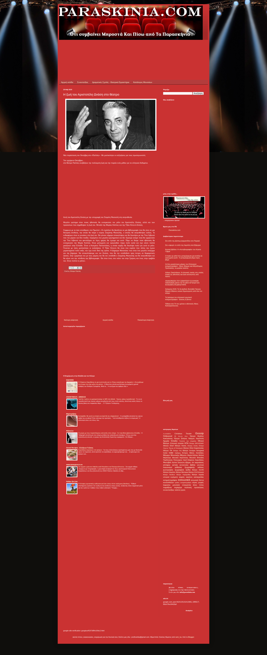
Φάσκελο (69, 431)
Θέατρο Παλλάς (75, 271)
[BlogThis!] (72, 267)
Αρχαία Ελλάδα (170, 441)
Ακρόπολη (200, 438)
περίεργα (178, 487)
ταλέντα (177, 490)
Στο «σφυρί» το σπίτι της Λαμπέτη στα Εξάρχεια (183, 245)
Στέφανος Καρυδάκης (195, 460)
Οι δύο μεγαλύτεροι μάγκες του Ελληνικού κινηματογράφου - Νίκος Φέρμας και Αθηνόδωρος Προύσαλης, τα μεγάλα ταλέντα (183, 266)
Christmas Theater (183, 434)
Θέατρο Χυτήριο (189, 451)
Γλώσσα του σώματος (187, 441)
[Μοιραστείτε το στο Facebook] (78, 267)
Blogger (191, 637)
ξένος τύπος (198, 485)
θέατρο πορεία (198, 475)
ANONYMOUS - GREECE (76, 397)
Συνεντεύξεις (82, 82)
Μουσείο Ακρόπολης (180, 458)
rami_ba (178, 637)
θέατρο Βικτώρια (182, 472)
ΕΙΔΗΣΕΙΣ (70, 380)
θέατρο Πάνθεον (169, 474)
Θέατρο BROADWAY (196, 443)
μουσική (176, 485)
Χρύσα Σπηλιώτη (178, 463)
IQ (175, 436)
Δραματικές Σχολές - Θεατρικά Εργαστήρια (110, 82)
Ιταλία (165, 453)
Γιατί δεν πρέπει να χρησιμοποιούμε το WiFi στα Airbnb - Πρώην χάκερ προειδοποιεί (106, 399)
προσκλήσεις (199, 488)
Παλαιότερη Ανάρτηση (146, 320)
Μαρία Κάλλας (192, 455)
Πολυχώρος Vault (180, 460)
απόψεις (166, 465)
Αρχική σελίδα (67, 82)
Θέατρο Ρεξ (177, 450)
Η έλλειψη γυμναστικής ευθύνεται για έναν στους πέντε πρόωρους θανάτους (104, 483)
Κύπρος (185, 453)
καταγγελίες (199, 477)
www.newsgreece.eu (74, 465)
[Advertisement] (114, 46)
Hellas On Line (72, 482)
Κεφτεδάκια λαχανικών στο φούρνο (90, 450)
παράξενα (167, 487)
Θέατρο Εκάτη (192, 446)
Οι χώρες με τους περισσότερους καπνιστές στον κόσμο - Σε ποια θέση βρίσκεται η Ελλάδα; (109, 433)
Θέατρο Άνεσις (180, 446)
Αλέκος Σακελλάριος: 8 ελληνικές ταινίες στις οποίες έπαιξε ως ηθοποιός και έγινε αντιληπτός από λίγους (184, 275)
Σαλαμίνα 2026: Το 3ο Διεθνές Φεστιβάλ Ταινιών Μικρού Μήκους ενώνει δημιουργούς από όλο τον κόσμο (183, 291)
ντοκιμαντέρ (186, 485)
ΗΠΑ (186, 443)
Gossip (199, 433)
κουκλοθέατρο (168, 483)
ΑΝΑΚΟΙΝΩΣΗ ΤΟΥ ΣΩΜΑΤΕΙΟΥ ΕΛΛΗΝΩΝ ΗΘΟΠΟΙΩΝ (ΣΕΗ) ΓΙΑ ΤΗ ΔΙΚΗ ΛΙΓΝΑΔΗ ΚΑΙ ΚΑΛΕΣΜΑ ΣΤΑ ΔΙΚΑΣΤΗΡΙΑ (182, 283)
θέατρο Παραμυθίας (183, 474)
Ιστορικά (200, 450)
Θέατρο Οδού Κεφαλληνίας (193, 448)
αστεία (175, 465)
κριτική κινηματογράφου (183, 482)
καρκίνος (189, 477)
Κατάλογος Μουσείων (142, 82)
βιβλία (192, 465)
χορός (183, 490)
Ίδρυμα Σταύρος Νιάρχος (184, 438)
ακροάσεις (199, 462)
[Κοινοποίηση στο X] (75, 267)
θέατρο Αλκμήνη (169, 472)
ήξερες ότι (189, 462)
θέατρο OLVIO (198, 470)
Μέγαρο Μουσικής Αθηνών (175, 455)
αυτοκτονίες (184, 465)
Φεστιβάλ (167, 462)
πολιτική (188, 487)
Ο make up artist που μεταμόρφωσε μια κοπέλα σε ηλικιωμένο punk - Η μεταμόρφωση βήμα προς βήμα (183, 258)
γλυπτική (200, 465)
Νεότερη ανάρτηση (71, 320)
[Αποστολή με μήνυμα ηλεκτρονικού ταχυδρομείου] (70, 267)
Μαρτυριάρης (71, 414)
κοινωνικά (184, 479)
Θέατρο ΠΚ (167, 451)
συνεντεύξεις (168, 490)
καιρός (182, 477)
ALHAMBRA (167, 433)
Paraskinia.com (174, 230)
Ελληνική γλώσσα (177, 443)
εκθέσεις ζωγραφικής (185, 467)
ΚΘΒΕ (171, 453)
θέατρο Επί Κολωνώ (196, 472)
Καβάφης (178, 453)
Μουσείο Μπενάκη (196, 458)
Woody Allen (183, 436)
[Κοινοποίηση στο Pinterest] (80, 267)
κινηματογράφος (170, 480)
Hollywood (167, 436)
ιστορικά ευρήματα (170, 477)
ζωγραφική (179, 470)
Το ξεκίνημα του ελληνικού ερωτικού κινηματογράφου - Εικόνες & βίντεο (178, 298)
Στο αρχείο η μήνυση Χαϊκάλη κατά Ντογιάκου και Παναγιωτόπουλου (101, 467)
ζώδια (188, 470)
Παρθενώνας (168, 460)
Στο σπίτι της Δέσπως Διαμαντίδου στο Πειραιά (182, 241)
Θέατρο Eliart (168, 446)
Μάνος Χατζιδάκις (196, 453)
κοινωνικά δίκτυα (197, 480)
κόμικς (194, 483)
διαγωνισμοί (167, 467)
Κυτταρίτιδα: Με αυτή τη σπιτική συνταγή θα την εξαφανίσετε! (98, 416)
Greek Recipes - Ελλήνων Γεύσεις (79, 448)
